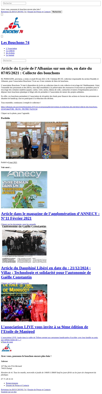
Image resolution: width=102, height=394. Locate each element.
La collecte (10, 51)
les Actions (10, 53)
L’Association (11, 48)
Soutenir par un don (9, 392)
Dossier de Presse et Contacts (39, 12)
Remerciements (12, 383)
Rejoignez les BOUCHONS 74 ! (14, 12)
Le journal (10, 55)
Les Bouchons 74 (15, 42)
